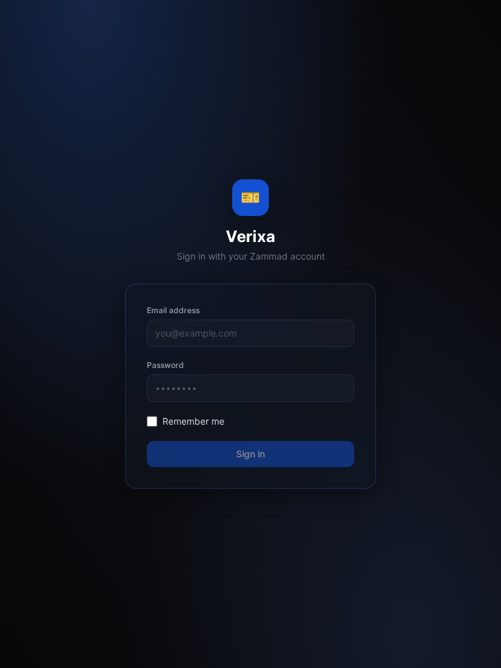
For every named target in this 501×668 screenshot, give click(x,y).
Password (165, 365)
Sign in (250, 453)
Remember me (193, 421)
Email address (173, 310)
